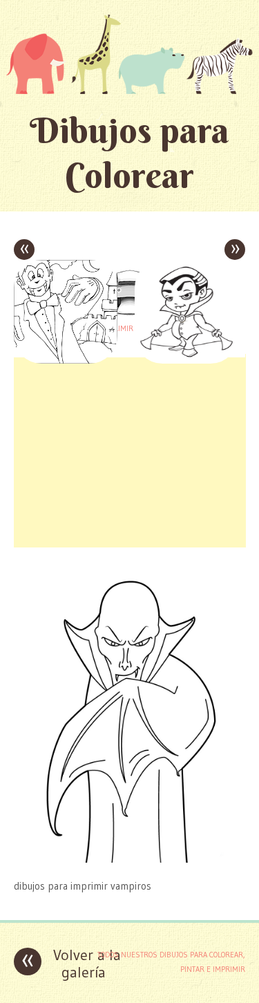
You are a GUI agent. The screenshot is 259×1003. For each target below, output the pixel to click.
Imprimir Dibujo (130, 328)
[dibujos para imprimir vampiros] (129, 858)
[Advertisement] (130, 450)
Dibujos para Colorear (129, 153)
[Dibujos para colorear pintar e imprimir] (129, 54)
